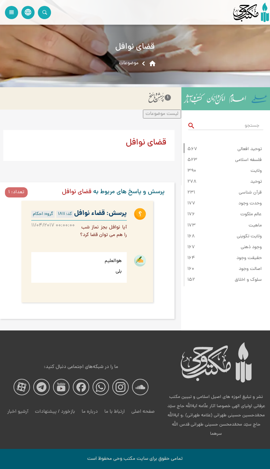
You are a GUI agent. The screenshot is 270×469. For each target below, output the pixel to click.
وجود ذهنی (251, 247)
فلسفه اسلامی (248, 160)
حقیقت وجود (249, 258)
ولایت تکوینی (249, 236)
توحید (256, 182)
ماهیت (255, 225)
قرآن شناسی (250, 193)
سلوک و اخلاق (248, 280)
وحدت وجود (250, 203)
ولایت (256, 171)
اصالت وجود (250, 269)
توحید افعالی (249, 149)
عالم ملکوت (251, 214)
